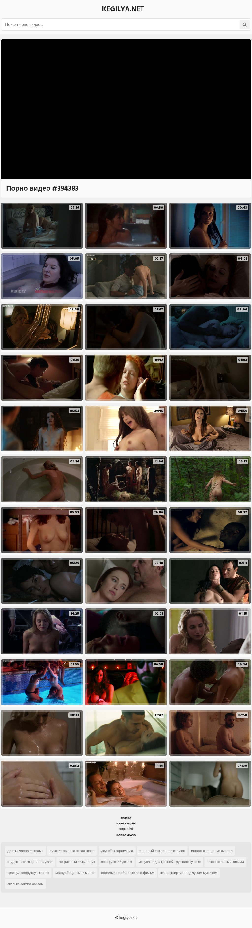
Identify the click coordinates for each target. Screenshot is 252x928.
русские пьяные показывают (72, 851)
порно (126, 817)
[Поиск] (245, 24)
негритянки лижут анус (77, 862)
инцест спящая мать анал (212, 851)
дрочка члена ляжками (25, 851)
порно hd (126, 829)
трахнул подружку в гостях (28, 873)
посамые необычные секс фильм (127, 873)
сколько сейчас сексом (25, 884)
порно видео (126, 823)
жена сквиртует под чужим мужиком (188, 873)
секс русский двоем (116, 862)
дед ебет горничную (117, 851)
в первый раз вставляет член (162, 851)
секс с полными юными (225, 862)
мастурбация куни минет (75, 873)
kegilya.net (123, 9)
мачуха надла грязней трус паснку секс (169, 862)
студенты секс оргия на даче (30, 862)
